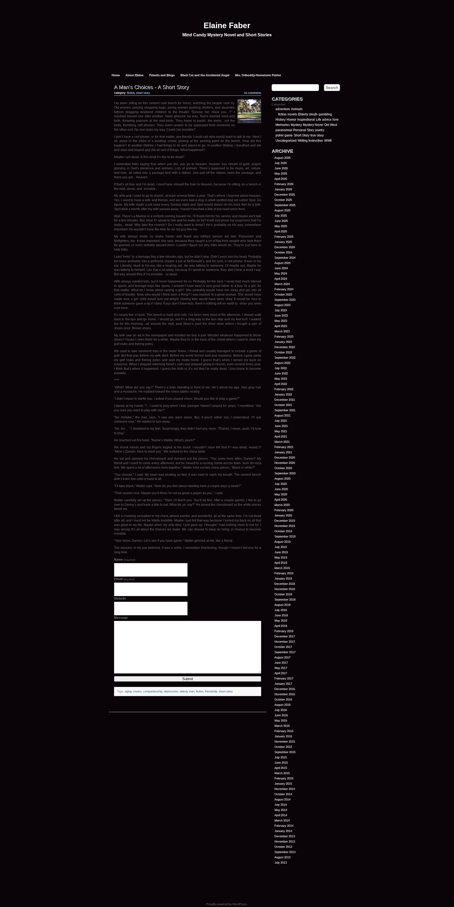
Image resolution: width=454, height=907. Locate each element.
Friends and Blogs (161, 75)
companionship (152, 691)
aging (128, 691)
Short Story (143, 92)
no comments (252, 92)
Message (121, 618)
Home (115, 75)
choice (137, 691)
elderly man (187, 691)
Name (124, 559)
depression (171, 691)
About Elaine (134, 75)
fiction (130, 92)
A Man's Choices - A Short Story (151, 87)
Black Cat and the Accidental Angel (204, 75)
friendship (211, 691)
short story (226, 691)
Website (120, 598)
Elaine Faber (227, 25)
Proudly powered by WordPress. (227, 904)
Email (124, 579)
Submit (187, 679)
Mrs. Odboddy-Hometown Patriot (258, 75)
